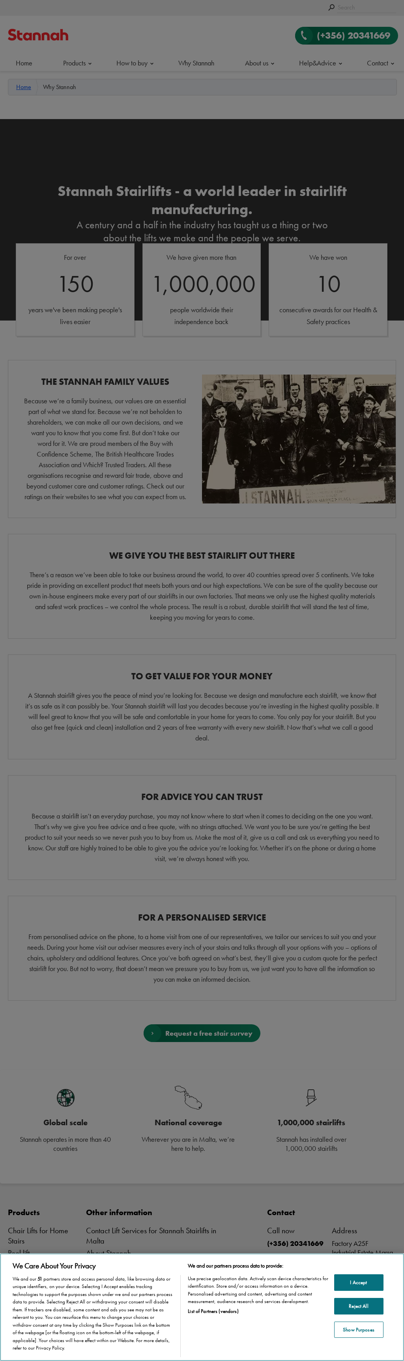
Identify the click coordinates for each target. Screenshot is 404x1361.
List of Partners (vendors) (213, 1311)
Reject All (358, 1306)
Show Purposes (358, 1329)
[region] (202, 1307)
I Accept (358, 1282)
